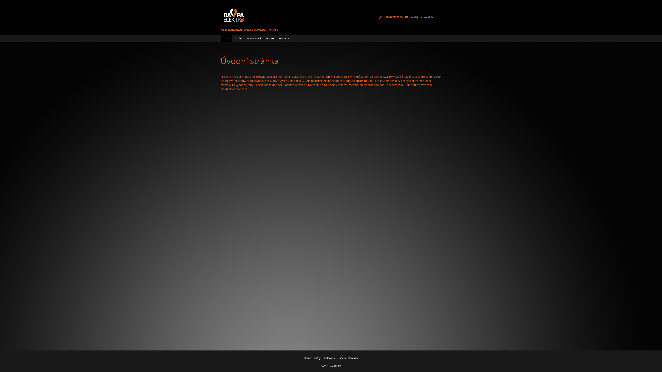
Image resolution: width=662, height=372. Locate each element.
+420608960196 (392, 17)
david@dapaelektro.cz (424, 17)
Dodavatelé (254, 38)
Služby (238, 38)
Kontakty (285, 38)
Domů (226, 38)
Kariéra (270, 38)
